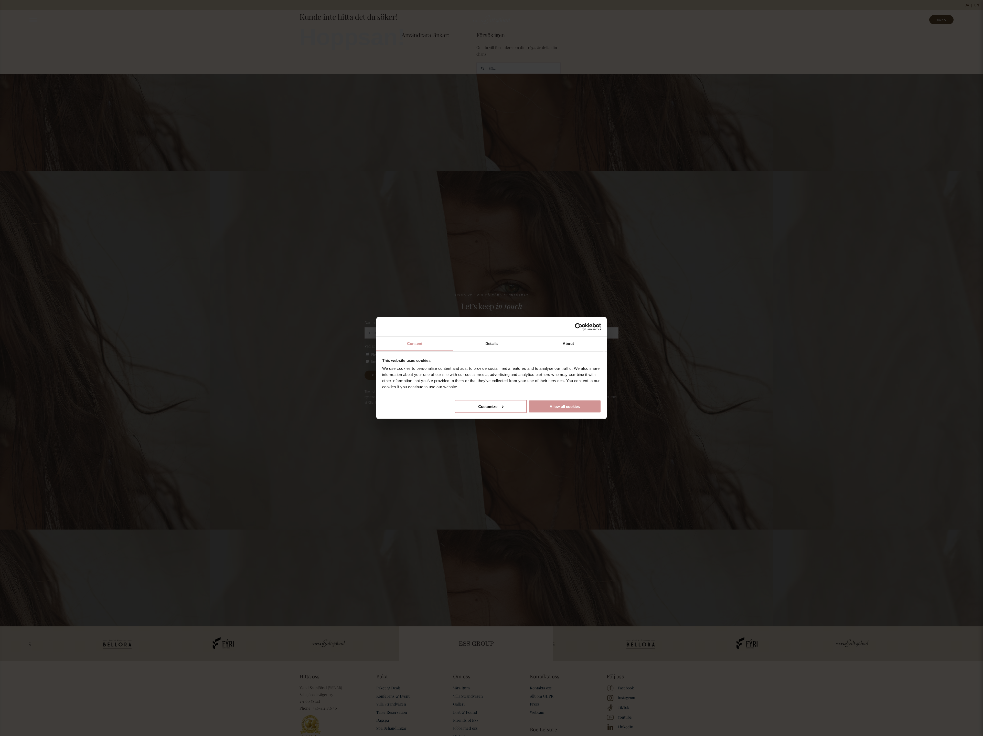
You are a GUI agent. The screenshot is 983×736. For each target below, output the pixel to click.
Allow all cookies (565, 406)
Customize (487, 406)
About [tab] (568, 343)
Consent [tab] (414, 343)
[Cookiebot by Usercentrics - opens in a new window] (578, 327)
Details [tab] (491, 343)
